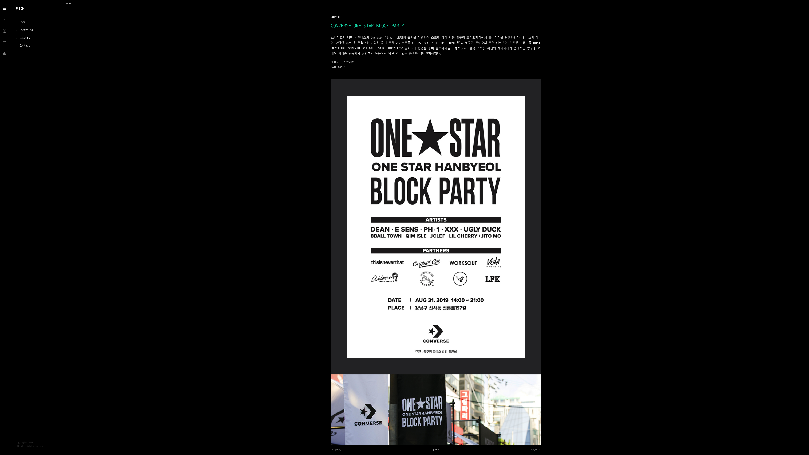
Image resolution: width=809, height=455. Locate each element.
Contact (25, 45)
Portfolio (26, 29)
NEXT (534, 450)
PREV (338, 450)
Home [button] (69, 3)
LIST (436, 450)
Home (22, 22)
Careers (25, 37)
